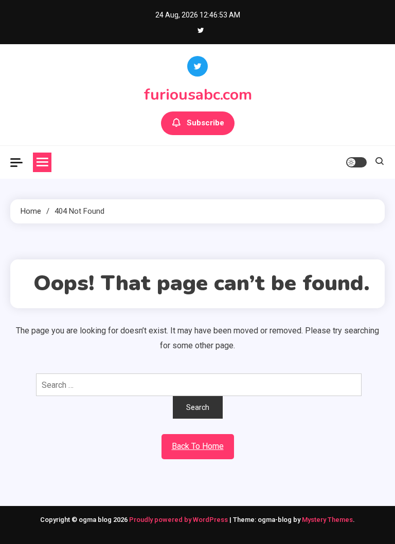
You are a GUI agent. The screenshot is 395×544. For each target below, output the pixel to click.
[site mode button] (356, 162)
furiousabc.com (197, 94)
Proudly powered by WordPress (179, 519)
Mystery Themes (327, 519)
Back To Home (198, 446)
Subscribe (205, 122)
